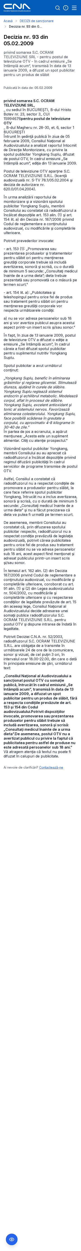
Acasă (8, 21)
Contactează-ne (51, 767)
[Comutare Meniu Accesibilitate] (11, 1239)
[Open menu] (74, 8)
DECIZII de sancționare (37, 21)
